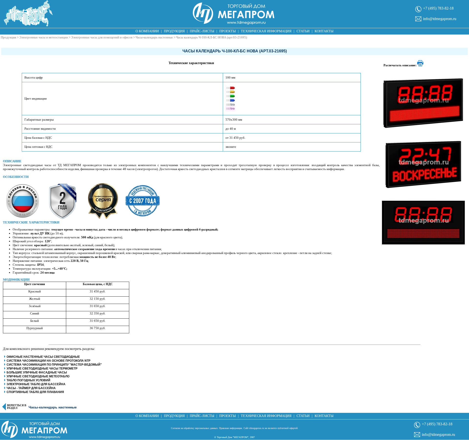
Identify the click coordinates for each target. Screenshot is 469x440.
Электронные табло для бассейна (36, 384)
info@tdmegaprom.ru (439, 19)
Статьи (303, 31)
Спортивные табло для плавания (35, 392)
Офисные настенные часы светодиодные (43, 357)
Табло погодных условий (28, 380)
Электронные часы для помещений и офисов (101, 37)
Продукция (174, 31)
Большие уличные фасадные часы (37, 372)
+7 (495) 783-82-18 (438, 8)
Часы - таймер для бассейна (31, 388)
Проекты (227, 31)
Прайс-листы (202, 31)
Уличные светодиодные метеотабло (38, 376)
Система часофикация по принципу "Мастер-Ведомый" (54, 364)
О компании (147, 31)
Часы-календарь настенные (154, 37)
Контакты (324, 31)
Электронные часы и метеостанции (43, 37)
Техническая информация (266, 31)
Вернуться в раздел (16, 406)
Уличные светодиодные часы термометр (42, 368)
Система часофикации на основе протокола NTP (48, 360)
